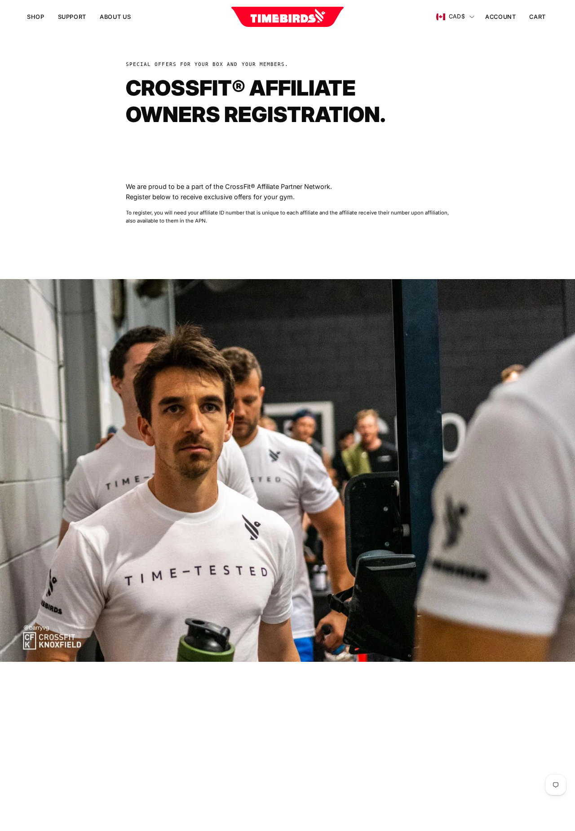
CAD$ (457, 16)
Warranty (309, 727)
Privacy (307, 741)
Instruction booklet (217, 701)
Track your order (214, 727)
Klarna (198, 767)
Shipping (309, 701)
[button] (72, 17)
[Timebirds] (287, 17)
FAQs (197, 714)
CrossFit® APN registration (229, 741)
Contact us (205, 754)
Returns (308, 714)
